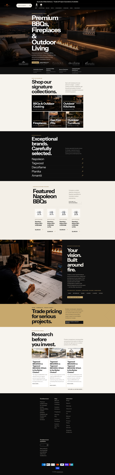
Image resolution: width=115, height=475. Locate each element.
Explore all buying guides (75, 389)
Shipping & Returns (69, 431)
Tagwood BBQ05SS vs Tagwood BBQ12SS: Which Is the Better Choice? (39, 367)
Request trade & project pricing (74, 322)
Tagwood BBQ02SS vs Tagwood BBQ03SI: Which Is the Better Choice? (74, 367)
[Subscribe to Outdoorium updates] (47, 445)
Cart (41, 5)
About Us (69, 409)
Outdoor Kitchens (57, 408)
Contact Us (68, 412)
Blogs (67, 400)
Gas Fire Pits (56, 415)
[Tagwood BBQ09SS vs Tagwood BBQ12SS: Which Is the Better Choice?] (57, 353)
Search (68, 403)
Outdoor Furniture (57, 420)
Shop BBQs (35, 62)
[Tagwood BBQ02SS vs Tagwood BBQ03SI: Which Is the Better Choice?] (75, 353)
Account (36, 5)
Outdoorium (60, 472)
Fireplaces (57, 412)
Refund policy (68, 417)
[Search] (30, 5)
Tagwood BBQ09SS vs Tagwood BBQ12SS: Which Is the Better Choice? (57, 367)
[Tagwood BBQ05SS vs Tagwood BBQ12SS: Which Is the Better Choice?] (40, 353)
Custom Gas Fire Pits (56, 426)
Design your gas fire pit (75, 297)
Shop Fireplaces (44, 62)
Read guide (36, 383)
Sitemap (68, 406)
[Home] (7, 5)
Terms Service (68, 426)
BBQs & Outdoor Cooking (56, 402)
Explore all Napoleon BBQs (75, 202)
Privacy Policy (68, 422)
